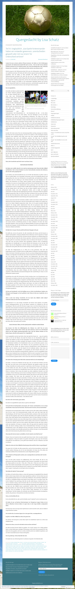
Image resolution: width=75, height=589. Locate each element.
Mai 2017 (53, 257)
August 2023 (53, 198)
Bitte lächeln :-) (54, 104)
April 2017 (53, 259)
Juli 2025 (52, 191)
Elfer (31, 546)
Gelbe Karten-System (16, 547)
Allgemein (53, 100)
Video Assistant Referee (18, 551)
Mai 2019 (53, 232)
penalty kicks (17, 549)
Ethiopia (45, 546)
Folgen (53, 304)
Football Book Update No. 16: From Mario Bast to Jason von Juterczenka (19, 564)
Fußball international (15, 542)
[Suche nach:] (60, 91)
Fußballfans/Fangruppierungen (57, 119)
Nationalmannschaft (55, 128)
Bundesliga (53, 107)
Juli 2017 (52, 253)
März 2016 (53, 281)
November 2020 (54, 221)
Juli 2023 (52, 200)
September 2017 (54, 251)
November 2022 (54, 204)
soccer (38, 549)
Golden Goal (32, 547)
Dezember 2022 (54, 202)
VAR (13, 551)
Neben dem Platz (54, 130)
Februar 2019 (53, 234)
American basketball (31, 543)
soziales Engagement (55, 147)
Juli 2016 (52, 272)
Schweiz (31, 549)
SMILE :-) (53, 145)
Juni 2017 (53, 255)
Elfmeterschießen (39, 546)
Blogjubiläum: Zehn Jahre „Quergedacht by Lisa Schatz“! (16, 568)
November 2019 (54, 227)
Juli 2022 (53, 206)
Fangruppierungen (55, 113)
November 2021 (54, 217)
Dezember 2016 (54, 264)
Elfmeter (33, 546)
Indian (37, 547)
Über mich (53, 102)
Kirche (23, 548)
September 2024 (54, 195)
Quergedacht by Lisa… (58, 320)
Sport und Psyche (54, 154)
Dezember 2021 (54, 215)
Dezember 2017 (54, 244)
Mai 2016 (53, 276)
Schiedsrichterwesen (55, 143)
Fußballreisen (54, 121)
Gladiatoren (27, 547)
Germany (22, 547)
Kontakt (54, 360)
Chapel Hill (18, 546)
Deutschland (26, 546)
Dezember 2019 (54, 225)
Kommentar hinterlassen (43, 59)
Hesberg (55, 313)
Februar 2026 (54, 187)
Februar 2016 (53, 283)
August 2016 (53, 270)
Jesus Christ (41, 547)
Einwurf (52, 111)
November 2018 (54, 238)
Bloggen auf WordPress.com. (37, 583)
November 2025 (54, 189)
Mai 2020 (53, 223)
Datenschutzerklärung (56, 109)
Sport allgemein (54, 152)
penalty (13, 549)
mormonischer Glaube (35, 548)
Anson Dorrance (38, 543)
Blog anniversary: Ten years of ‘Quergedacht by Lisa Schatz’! (17, 566)
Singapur (35, 549)
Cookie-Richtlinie (32, 587)
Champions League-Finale (11, 546)
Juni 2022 (53, 208)
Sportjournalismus (55, 156)
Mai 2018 (53, 242)
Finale (7, 547)
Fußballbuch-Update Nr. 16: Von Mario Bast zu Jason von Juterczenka (18, 570)
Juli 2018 (52, 240)
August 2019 (53, 229)
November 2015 (54, 285)
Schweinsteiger (26, 549)
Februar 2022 (54, 212)
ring (21, 549)
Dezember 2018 (54, 236)
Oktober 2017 (53, 249)
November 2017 (54, 247)
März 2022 (53, 210)
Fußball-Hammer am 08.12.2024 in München (14, 572)
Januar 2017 (53, 261)
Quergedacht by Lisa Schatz (37, 40)
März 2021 (53, 219)
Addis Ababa (24, 543)
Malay (29, 548)
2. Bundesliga (54, 98)
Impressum (53, 124)
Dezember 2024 (54, 193)
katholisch (19, 548)
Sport (52, 149)
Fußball (52, 115)
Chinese (22, 546)
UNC (41, 549)
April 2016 (53, 278)
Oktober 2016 (53, 268)
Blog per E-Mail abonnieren (44, 562)
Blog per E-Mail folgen (56, 290)
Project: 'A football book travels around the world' (30, 542)
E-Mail (55, 342)
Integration (53, 126)
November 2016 (54, 266)
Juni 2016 (53, 274)
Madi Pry (26, 548)
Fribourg (10, 547)
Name (55, 337)
